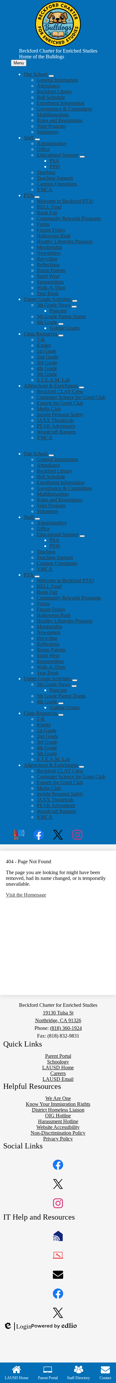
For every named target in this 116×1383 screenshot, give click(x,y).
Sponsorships (50, 282)
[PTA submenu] (37, 197)
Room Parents (51, 270)
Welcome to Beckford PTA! (65, 201)
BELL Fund (49, 207)
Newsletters (49, 253)
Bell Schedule (51, 97)
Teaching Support (55, 178)
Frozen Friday (51, 230)
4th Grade (47, 322)
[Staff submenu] (37, 139)
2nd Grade (47, 357)
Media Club (49, 408)
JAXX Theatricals (55, 420)
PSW (55, 166)
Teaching (46, 172)
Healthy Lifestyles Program (64, 241)
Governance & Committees (64, 109)
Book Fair (47, 212)
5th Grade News (53, 305)
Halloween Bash (54, 235)
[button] (36, 453)
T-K (41, 339)
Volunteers (47, 132)
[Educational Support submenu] (82, 157)
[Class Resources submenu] (60, 335)
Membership (49, 247)
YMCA (45, 189)
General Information (57, 80)
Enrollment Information (60, 103)
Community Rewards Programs (69, 218)
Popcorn (58, 310)
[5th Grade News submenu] (74, 307)
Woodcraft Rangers (56, 432)
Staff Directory (78, 1378)
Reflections (48, 264)
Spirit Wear (48, 276)
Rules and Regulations (59, 120)
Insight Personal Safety (60, 414)
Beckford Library (54, 91)
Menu (19, 63)
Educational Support (57, 155)
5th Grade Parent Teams (61, 316)
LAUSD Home (16, 1378)
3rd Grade (47, 362)
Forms (43, 224)
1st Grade (46, 351)
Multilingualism (53, 114)
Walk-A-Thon (51, 287)
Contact (105, 1378)
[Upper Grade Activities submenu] (74, 301)
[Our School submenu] (51, 76)
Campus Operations (57, 183)
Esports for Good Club (60, 403)
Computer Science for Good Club (71, 397)
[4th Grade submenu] (60, 324)
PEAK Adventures (56, 426)
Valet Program (51, 126)
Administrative (52, 143)
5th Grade (47, 374)
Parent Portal (48, 1378)
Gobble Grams (65, 328)
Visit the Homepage (26, 895)
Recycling (47, 258)
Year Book (48, 293)
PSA (54, 160)
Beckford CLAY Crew (60, 391)
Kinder (44, 345)
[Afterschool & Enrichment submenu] (81, 387)
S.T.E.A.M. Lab (53, 380)
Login (17, 1326)
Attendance (48, 85)
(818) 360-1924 (66, 1028)
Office (43, 149)
